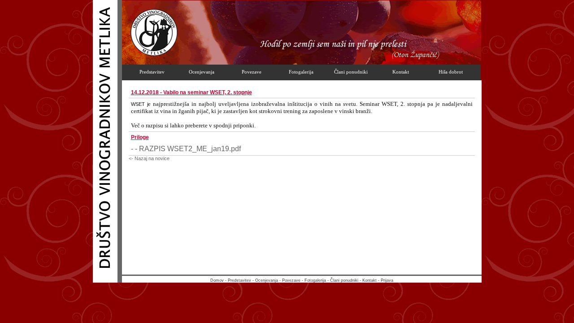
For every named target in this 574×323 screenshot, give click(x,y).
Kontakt (369, 280)
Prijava (387, 280)
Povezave (291, 280)
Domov (217, 280)
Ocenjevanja (266, 280)
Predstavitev (239, 280)
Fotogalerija (315, 280)
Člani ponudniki (344, 280)
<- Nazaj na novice (149, 158)
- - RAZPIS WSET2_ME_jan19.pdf (186, 149)
